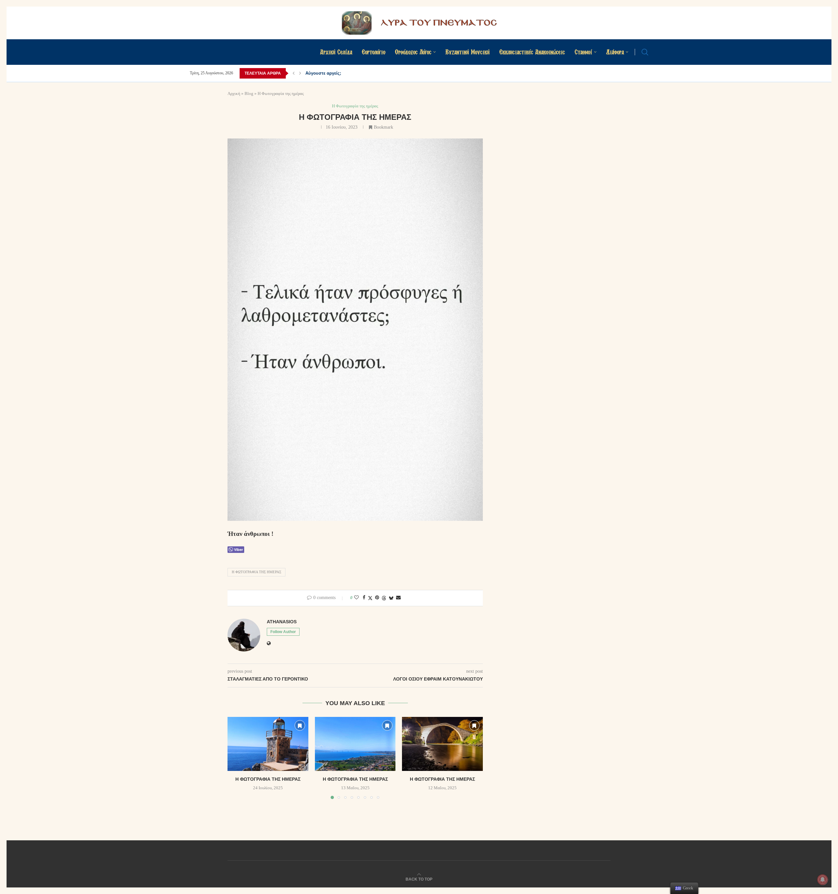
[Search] (645, 52)
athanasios (282, 621)
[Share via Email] (398, 597)
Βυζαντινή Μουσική (468, 52)
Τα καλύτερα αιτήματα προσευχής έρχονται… (351, 73)
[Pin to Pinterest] (377, 597)
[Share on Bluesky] (391, 598)
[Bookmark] (300, 725)
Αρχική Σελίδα (336, 52)
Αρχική (234, 93)
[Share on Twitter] (370, 598)
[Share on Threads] (384, 598)
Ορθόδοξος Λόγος (413, 52)
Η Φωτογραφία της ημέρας (256, 572)
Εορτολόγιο (373, 52)
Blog (249, 93)
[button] (293, 73)
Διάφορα (615, 52)
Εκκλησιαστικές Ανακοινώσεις (532, 52)
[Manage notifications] (822, 879)
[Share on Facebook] (364, 597)
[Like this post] (356, 597)
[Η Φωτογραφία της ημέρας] (268, 744)
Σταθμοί (583, 52)
